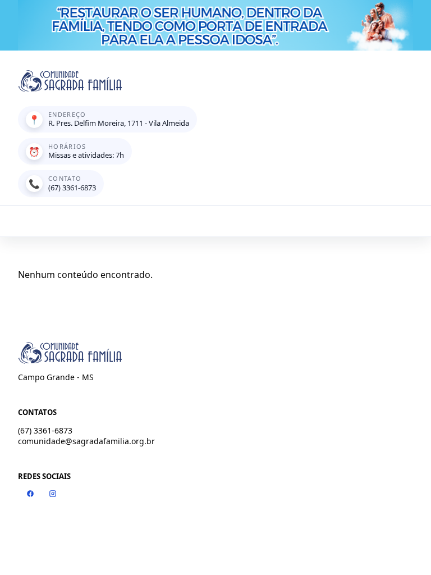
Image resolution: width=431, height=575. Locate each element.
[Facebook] (30, 493)
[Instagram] (53, 493)
